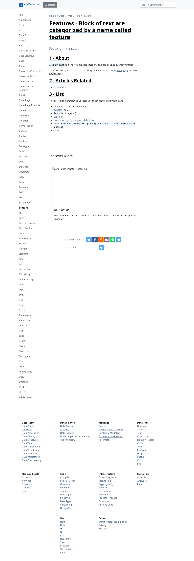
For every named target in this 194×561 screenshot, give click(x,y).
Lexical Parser (67, 480)
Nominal (26, 480)
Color (140, 460)
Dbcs (21, 151)
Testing (64, 491)
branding (59, 120)
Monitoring (105, 480)
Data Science (67, 433)
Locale (22, 264)
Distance (23, 166)
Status (104, 528)
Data (61, 15)
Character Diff (26, 76)
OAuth (63, 552)
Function (65, 487)
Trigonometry (67, 439)
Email (140, 484)
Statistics (65, 429)
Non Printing (26, 279)
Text (21, 14)
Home (52, 15)
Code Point (25, 110)
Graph (140, 453)
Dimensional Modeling (111, 436)
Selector (64, 542)
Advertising (143, 477)
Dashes (23, 141)
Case (21, 60)
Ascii (21, 25)
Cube (140, 443)
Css (62, 535)
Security (103, 487)
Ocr (21, 289)
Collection (142, 436)
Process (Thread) (108, 497)
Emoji (22, 182)
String (22, 346)
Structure (24, 351)
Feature (23, 207)
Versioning (66, 504)
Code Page (25, 100)
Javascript (65, 538)
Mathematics (83, 436)
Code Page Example (29, 105)
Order (22, 294)
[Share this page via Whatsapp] (112, 239)
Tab (21, 361)
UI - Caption (60, 87)
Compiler (65, 477)
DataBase (27, 429)
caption (58, 116)
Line (21, 259)
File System (105, 491)
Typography (25, 371)
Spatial (140, 456)
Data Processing (30, 433)
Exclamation (25, 202)
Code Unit (24, 115)
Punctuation (25, 315)
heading (58, 106)
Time (139, 429)
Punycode (24, 320)
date (56, 130)
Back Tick (24, 35)
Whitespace (25, 397)
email (132, 70)
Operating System (108, 477)
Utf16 (22, 392)
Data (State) (28, 426)
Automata (104, 439)
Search (22, 340)
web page (122, 70)
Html (62, 521)
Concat (23, 130)
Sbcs (21, 335)
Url (61, 532)
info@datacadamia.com (114, 521)
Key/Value (142, 450)
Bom (21, 45)
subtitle (58, 109)
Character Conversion (30, 71)
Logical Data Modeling (111, 429)
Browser (64, 545)
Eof (21, 192)
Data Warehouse (31, 446)
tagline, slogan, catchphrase (80, 120)
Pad (21, 299)
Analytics (142, 480)
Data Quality (28, 436)
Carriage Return (27, 50)
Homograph (25, 238)
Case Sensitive (26, 55)
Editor (22, 177)
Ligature (23, 253)
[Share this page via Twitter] (89, 239)
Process (103, 426)
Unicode (23, 381)
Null (21, 284)
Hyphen (23, 243)
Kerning (23, 248)
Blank (22, 40)
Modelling (24, 274)
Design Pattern (68, 508)
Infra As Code (106, 504)
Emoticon (24, 187)
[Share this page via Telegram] (118, 239)
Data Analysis (67, 426)
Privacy (102, 525)
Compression (26, 125)
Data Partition (29, 453)
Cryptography (106, 484)
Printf (22, 310)
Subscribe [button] (50, 4)
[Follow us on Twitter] (101, 247)
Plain (21, 305)
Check (22, 95)
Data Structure (30, 439)
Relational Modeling (109, 433)
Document (24, 171)
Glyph (22, 233)
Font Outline (25, 228)
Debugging (66, 494)
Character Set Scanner (26, 88)
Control (23, 136)
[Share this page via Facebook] (95, 239)
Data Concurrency (31, 460)
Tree (139, 446)
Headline (80, 106)
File (21, 212)
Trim (21, 366)
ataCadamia (32, 4)
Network (103, 494)
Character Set (26, 81)
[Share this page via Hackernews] (101, 239)
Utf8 (21, 387)
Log (139, 463)
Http (62, 528)
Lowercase (25, 269)
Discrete (26, 484)
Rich (21, 330)
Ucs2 (21, 376)
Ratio (24, 491)
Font (21, 218)
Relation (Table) (145, 439)
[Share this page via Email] (106, 239)
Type (69, 15)
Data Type (27, 443)
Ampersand (25, 19)
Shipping (65, 497)
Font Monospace (28, 223)
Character (24, 66)
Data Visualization (31, 450)
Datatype (24, 146)
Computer (104, 501)
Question (24, 325)
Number (141, 426)
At (20, 30)
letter (113, 70)
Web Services (67, 549)
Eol (20, 197)
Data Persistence (31, 456)
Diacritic (23, 156)
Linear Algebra (68, 436)
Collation (24, 120)
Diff (21, 161)
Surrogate (24, 356)
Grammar (65, 484)
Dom (62, 525)
